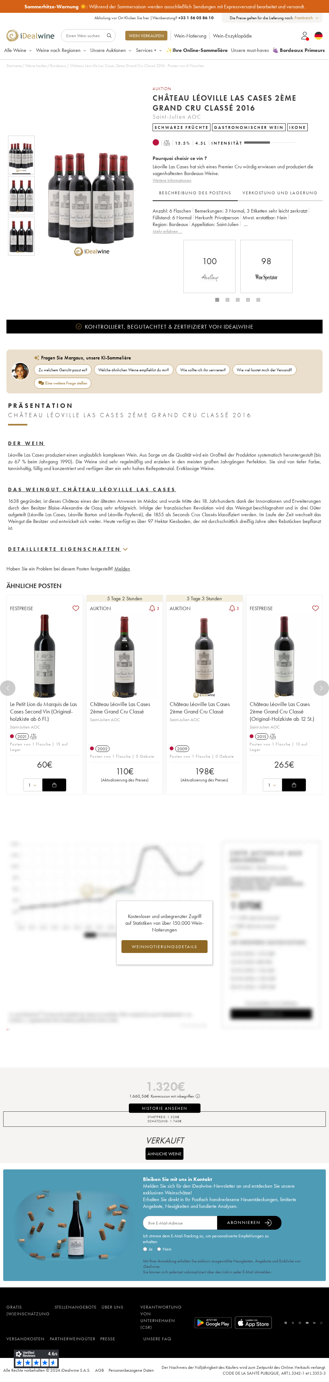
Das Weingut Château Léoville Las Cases (92, 489)
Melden (122, 568)
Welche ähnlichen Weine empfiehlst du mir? (133, 370)
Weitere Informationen (172, 180)
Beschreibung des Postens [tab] (195, 193)
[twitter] (293, 1322)
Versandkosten (25, 1339)
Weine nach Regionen (58, 50)
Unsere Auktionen (108, 50)
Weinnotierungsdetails (164, 946)
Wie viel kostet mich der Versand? (264, 370)
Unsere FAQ (157, 1339)
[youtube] (307, 1322)
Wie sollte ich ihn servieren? (203, 370)
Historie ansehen (164, 1108)
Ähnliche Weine (164, 1154)
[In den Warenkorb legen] (54, 785)
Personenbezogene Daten (131, 1370)
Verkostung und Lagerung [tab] (280, 193)
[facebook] (286, 1322)
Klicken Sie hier (136, 18)
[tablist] (238, 193)
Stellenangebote (76, 1307)
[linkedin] (314, 1322)
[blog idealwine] (321, 1322)
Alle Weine (15, 50)
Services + (146, 50)
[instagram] (300, 1322)
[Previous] (7, 688)
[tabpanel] (238, 221)
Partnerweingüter (72, 1339)
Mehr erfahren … (167, 231)
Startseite (14, 65)
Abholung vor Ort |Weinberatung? (154, 18)
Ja (150, 1249)
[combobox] (307, 17)
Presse (107, 1339)
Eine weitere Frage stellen (66, 383)
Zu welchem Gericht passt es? (63, 370)
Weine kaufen (36, 65)
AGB (99, 1370)
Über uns (112, 1307)
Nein (167, 1249)
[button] (87, 195)
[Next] (321, 688)
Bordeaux (58, 65)
